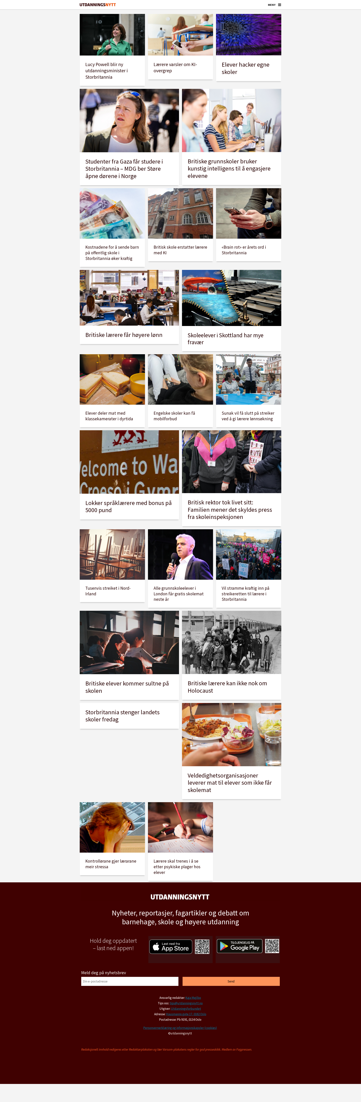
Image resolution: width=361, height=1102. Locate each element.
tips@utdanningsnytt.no (186, 1003)
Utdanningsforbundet (186, 1009)
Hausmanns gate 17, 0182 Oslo (186, 1014)
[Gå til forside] (98, 4)
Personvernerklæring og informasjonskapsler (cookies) (180, 1028)
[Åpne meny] (280, 5)
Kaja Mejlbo (193, 998)
